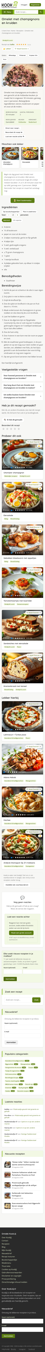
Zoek (36, 1000)
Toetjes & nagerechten (14, 1071)
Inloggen (24, 5)
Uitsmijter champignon (14, 473)
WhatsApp (12, 55)
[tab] (21, 84)
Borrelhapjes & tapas (13, 1078)
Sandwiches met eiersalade (16, 643)
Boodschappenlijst (9, 1260)
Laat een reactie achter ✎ (14, 136)
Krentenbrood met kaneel (15, 686)
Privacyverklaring (9, 1279)
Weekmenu (6, 1263)
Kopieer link (33, 55)
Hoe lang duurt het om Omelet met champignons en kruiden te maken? (19, 386)
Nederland (32, 122)
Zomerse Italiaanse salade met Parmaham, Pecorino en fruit (24, 1173)
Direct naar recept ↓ (12, 128)
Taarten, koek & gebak (14, 1081)
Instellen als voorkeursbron (17, 885)
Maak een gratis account (21, 933)
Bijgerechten (11, 1064)
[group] (22, 75)
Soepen (33, 1067)
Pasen (19, 647)
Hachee (7, 820)
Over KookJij (7, 1237)
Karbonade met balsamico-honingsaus (22, 1194)
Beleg (6, 519)
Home (13, 31)
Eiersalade (8, 515)
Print (4, 59)
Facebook (32, 1349)
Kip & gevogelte (25, 1088)
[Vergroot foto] (5, 84)
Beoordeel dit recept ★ (13, 132)
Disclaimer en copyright (11, 1276)
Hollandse (22, 122)
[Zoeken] (40, 12)
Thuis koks (6, 1266)
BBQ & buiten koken (13, 1084)
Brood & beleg (15, 519)
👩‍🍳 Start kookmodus (22, 200)
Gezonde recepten (25, 1091)
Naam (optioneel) (9, 968)
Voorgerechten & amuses (15, 1067)
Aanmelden (10, 979)
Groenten (10, 1088)
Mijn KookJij (6, 1250)
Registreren (35, 5)
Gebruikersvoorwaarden (12, 1272)
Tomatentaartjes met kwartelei (18, 601)
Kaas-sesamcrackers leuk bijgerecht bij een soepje (26, 1204)
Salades (9, 1091)
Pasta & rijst (31, 1084)
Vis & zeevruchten (13, 1074)
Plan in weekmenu (29, 212)
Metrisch (6, 220)
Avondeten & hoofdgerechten (13, 738)
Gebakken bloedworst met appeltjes (20, 558)
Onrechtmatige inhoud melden (14, 1282)
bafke (12, 44)
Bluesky (13, 1349)
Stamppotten (30, 866)
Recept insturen (8, 1256)
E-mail (25, 968)
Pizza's (28, 738)
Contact (5, 1241)
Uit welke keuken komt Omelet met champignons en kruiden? (19, 396)
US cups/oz (17, 220)
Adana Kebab (10, 777)
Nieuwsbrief (7, 1253)
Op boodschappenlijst (11, 212)
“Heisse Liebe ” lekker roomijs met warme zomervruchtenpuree (25, 1163)
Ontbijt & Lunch (8, 40)
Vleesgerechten (31, 781)
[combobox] (26, 12)
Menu (9, 12)
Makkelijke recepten (10, 476)
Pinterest (22, 55)
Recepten (19, 31)
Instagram (22, 1349)
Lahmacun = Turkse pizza (15, 735)
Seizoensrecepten (22, 604)
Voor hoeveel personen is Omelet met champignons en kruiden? (20, 377)
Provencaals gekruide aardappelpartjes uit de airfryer (24, 1184)
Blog (3, 1247)
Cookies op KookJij (9, 1269)
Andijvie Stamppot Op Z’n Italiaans (19, 863)
